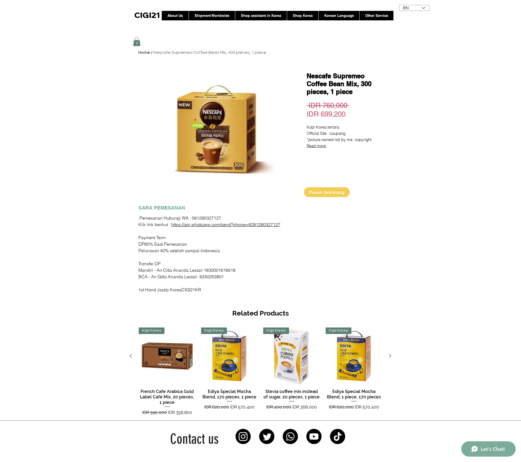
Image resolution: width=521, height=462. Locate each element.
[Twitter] (266, 436)
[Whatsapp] (290, 436)
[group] (260, 371)
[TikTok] (337, 436)
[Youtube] (314, 436)
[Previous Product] (131, 355)
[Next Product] (390, 355)
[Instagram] (243, 436)
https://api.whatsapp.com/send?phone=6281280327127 (225, 224)
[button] (137, 41)
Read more (316, 145)
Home (144, 52)
